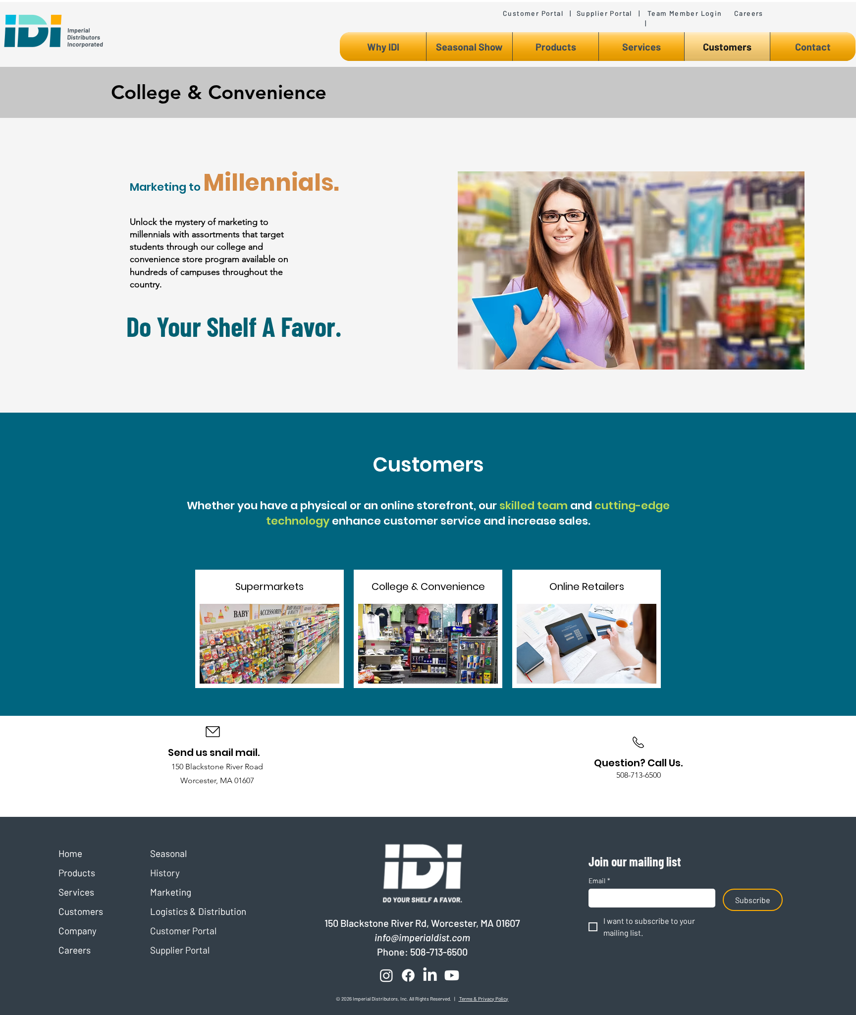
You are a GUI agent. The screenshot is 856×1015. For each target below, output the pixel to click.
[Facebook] (408, 975)
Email (599, 880)
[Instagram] (386, 975)
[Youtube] (451, 975)
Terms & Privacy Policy (483, 999)
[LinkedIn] (430, 975)
